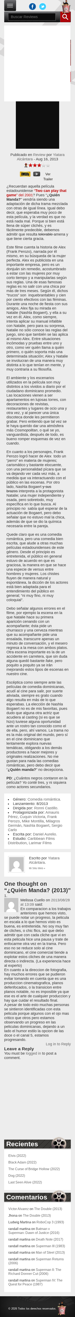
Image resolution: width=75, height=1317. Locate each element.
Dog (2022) (16, 1175)
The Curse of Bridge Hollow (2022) (34, 1169)
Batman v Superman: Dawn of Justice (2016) (33, 1231)
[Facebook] (32, 6)
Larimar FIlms (40, 843)
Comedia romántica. (44, 799)
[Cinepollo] (66, 7)
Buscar (65, 16)
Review (39, 155)
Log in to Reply (58, 1044)
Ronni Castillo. (46, 808)
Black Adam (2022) (22, 1162)
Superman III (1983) (50, 1246)
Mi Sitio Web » (37, 868)
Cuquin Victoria (32, 817)
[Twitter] (43, 6)
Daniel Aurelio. (45, 834)
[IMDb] (26, 174)
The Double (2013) (48, 1209)
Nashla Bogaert (36, 825)
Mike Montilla (33, 821)
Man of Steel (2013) (50, 1252)
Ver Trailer (48, 174)
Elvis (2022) (17, 1155)
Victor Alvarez (18, 1209)
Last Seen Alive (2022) (25, 1182)
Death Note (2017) (49, 1239)
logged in (33, 1053)
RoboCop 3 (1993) (50, 1222)
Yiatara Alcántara (44, 860)
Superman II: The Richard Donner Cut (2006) (34, 1271)
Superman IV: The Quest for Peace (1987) (35, 1282)
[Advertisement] (37, 63)
